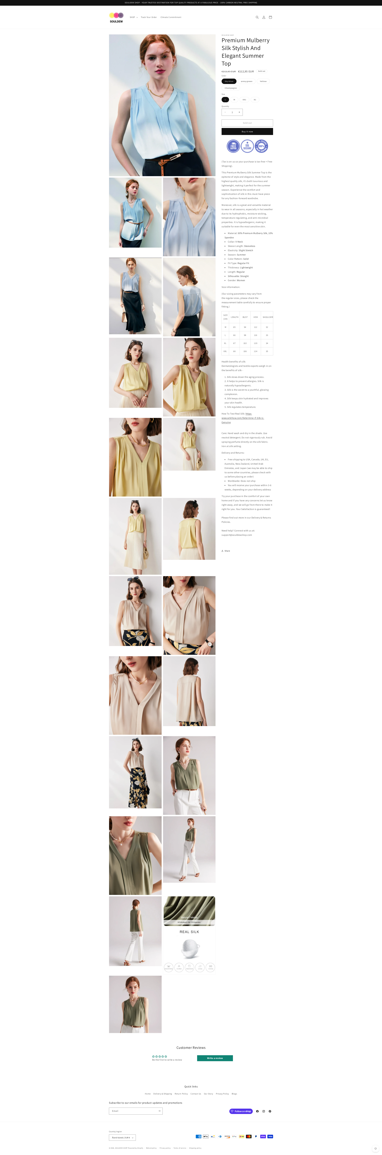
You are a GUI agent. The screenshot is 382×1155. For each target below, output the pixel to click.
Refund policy (151, 1148)
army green (248, 82)
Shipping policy (195, 1148)
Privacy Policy (222, 1094)
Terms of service (180, 1148)
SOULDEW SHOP (121, 1148)
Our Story (208, 1094)
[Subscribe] (159, 1110)
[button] (133, 17)
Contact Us (196, 1094)
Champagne (232, 89)
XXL (246, 100)
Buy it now (247, 131)
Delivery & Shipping (162, 1094)
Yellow (265, 82)
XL (256, 100)
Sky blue (231, 82)
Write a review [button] (215, 1058)
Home (148, 1094)
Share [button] (227, 550)
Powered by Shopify (135, 1148)
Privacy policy (165, 1148)
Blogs (234, 1094)
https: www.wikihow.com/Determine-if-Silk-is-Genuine (243, 418)
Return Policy (181, 1094)
